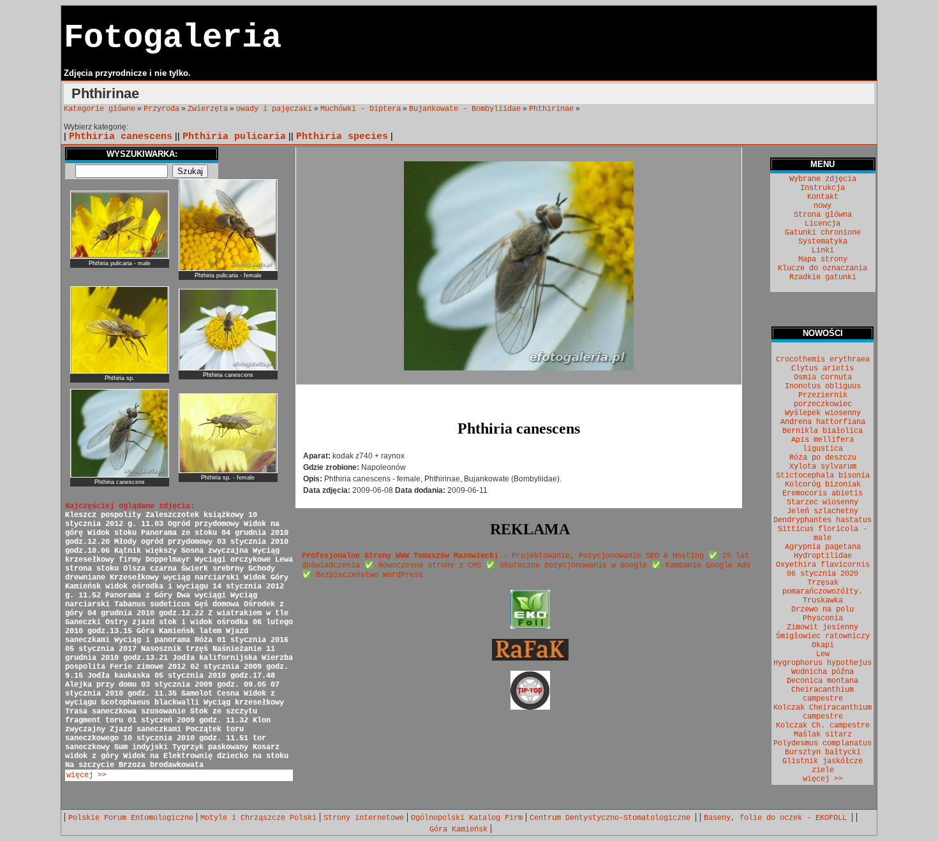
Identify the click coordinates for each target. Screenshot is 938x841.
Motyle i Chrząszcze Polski (258, 818)
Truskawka (823, 600)
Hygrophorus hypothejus (822, 663)
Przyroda (161, 109)
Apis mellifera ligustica (822, 444)
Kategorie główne (99, 109)
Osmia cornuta (823, 377)
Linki (823, 250)
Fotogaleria (172, 38)
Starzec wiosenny (822, 502)
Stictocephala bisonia (823, 475)
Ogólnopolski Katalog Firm (467, 818)
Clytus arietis (822, 368)
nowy (822, 205)
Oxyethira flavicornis (823, 564)
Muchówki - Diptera (360, 109)
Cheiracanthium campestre (822, 694)
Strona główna (823, 214)
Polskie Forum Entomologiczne (130, 818)
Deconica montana (822, 680)
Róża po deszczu (822, 457)
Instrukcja (822, 188)
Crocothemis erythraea (823, 359)
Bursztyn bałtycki (823, 752)
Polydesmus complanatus (822, 743)
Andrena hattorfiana (822, 422)
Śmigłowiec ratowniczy (823, 636)
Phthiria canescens (120, 136)
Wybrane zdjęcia (822, 179)
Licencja (822, 223)
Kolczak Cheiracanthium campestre (822, 712)
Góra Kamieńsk (458, 829)
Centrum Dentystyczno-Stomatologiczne (612, 818)
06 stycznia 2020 (822, 573)
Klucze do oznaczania (822, 268)
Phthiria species (342, 136)
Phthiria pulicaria (234, 136)
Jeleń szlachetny (822, 511)
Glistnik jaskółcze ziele (822, 766)
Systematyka (822, 241)
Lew (823, 654)
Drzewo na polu (822, 609)
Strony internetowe (364, 818)
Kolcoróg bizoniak (823, 484)
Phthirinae (551, 109)
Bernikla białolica (822, 431)
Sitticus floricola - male (822, 534)
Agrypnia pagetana (823, 547)
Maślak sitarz (823, 734)
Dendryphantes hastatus (822, 520)
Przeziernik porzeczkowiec (823, 400)
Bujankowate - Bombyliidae (465, 109)
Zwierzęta (208, 109)
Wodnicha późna (822, 672)
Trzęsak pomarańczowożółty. (822, 587)
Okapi (823, 645)
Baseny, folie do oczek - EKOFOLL (777, 818)
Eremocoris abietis (822, 493)
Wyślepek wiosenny (823, 413)
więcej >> (86, 775)
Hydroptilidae (823, 556)
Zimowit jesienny (822, 627)
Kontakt (822, 197)
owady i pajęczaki (274, 109)
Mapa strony (822, 259)
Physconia (823, 618)
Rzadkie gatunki (822, 277)
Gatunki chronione (823, 232)
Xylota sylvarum (822, 466)
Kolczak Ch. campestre (823, 725)
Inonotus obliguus (823, 386)
